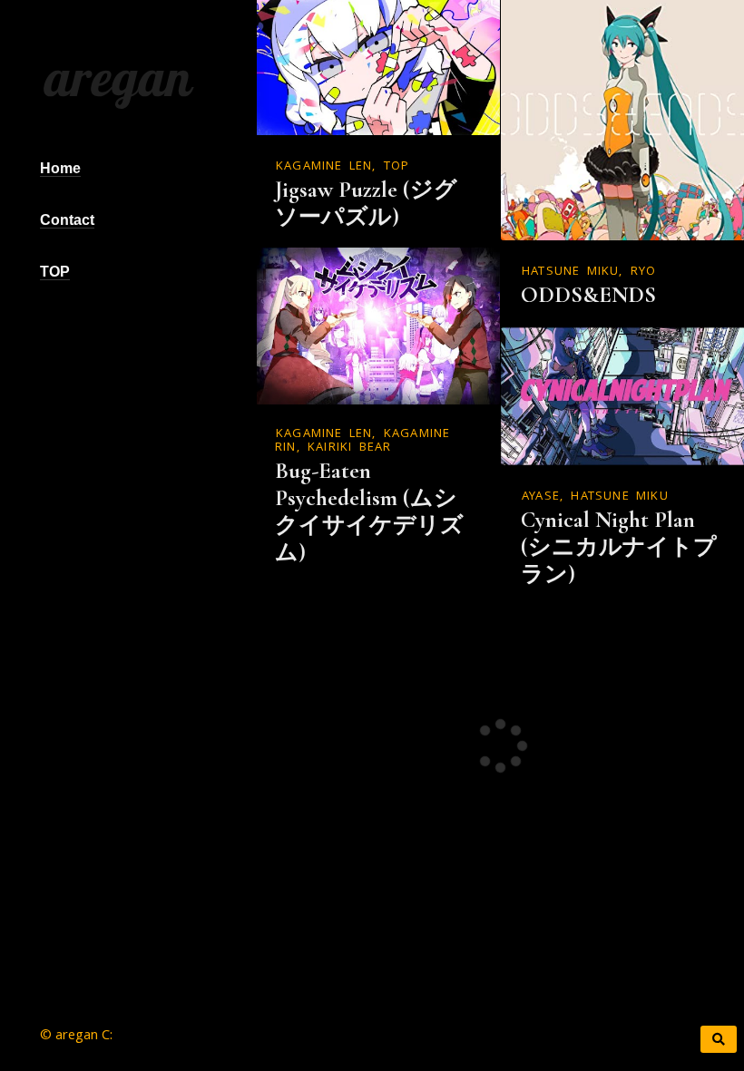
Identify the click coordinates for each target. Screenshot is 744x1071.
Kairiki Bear (349, 448)
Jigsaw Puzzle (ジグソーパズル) (366, 203)
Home (60, 168)
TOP (55, 271)
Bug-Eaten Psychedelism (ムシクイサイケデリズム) (369, 511)
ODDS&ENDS (588, 294)
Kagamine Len (324, 167)
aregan (114, 77)
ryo (644, 272)
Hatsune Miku (570, 272)
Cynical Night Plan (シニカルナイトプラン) (619, 547)
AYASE (541, 497)
